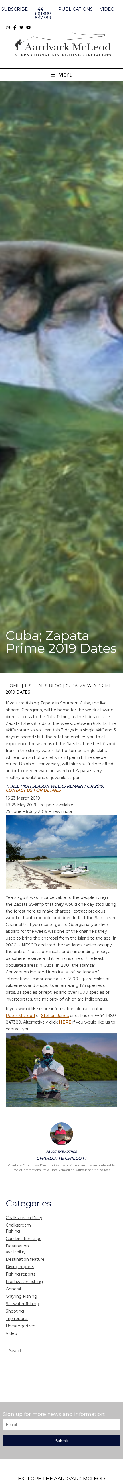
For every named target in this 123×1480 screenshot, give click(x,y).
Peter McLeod (20, 1015)
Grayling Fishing (21, 1296)
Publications (75, 9)
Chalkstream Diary (24, 1217)
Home (13, 685)
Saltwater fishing (22, 1303)
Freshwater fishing (24, 1281)
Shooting (15, 1311)
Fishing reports (20, 1274)
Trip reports (17, 1318)
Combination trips (23, 1238)
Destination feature (25, 1259)
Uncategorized (20, 1326)
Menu (65, 74)
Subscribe (14, 9)
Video (107, 9)
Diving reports (20, 1266)
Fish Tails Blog (43, 685)
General (13, 1289)
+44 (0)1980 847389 (43, 13)
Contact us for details (33, 790)
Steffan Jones (55, 1015)
